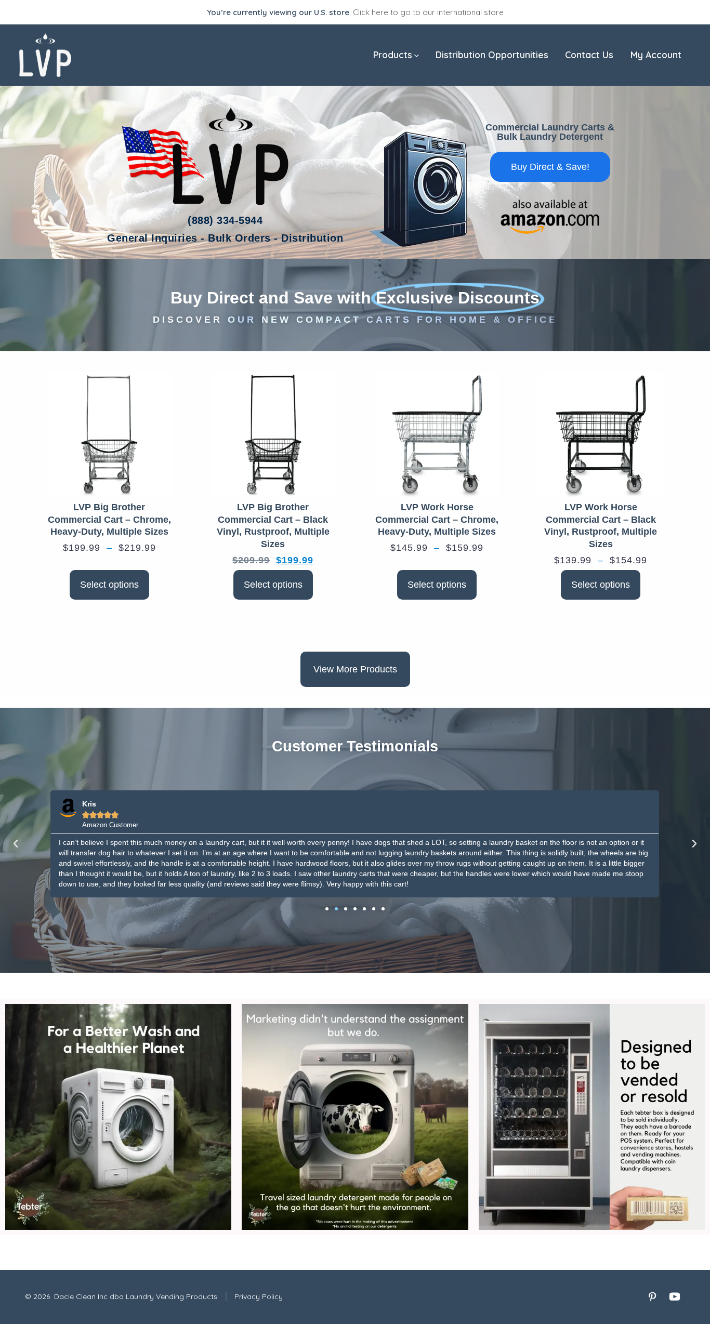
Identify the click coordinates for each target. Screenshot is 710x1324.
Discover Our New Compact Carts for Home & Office (355, 319)
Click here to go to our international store (428, 12)
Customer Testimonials (355, 746)
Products (392, 54)
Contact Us (589, 54)
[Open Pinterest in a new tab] (652, 1296)
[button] (15, 844)
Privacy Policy (258, 1296)
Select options (109, 584)
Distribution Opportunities (492, 54)
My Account (655, 54)
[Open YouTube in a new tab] (674, 1296)
